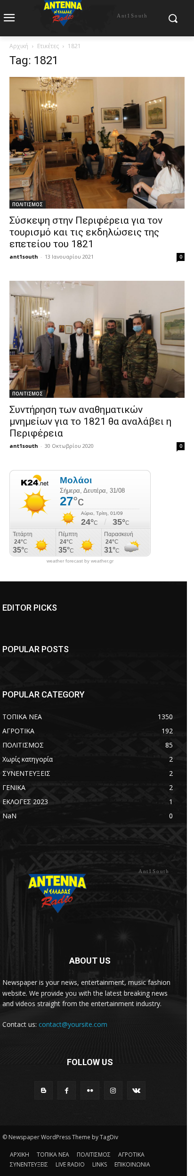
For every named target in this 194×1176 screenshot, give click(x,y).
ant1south (23, 256)
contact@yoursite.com (73, 1024)
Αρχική (18, 46)
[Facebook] (66, 1090)
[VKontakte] (136, 1090)
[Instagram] (113, 1090)
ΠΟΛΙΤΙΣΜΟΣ (27, 204)
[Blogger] (43, 1090)
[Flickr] (90, 1090)
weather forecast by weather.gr (80, 561)
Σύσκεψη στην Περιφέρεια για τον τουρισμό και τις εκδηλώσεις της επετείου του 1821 (85, 232)
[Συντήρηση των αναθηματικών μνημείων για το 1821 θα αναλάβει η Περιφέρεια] (97, 339)
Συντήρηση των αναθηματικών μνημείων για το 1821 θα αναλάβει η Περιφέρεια (90, 421)
